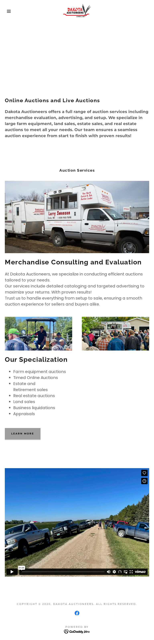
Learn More (22, 433)
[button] (8, 11)
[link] (77, 11)
